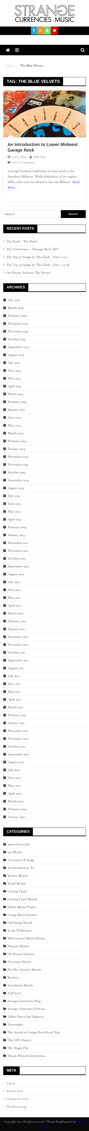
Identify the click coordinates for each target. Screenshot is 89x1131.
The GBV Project (19, 1040)
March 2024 (16, 433)
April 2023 (14, 519)
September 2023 (18, 480)
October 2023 (16, 472)
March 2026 (15, 308)
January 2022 (16, 629)
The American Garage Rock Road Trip (34, 1032)
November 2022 (18, 551)
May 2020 (14, 786)
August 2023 (16, 488)
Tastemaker (15, 1024)
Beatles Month (18, 876)
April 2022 (14, 605)
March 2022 (15, 613)
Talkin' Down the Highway (26, 1017)
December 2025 (18, 323)
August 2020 (16, 762)
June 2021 (14, 684)
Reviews (13, 977)
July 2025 (14, 363)
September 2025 (18, 347)
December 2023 (18, 457)
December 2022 (18, 543)
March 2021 (15, 707)
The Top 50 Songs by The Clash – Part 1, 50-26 (37, 265)
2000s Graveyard (18, 844)
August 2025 (16, 355)
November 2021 (18, 645)
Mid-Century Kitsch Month (26, 938)
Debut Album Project (22, 907)
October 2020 (16, 746)
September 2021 (18, 660)
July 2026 (14, 300)
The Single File (18, 1048)
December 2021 (18, 637)
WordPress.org (16, 1107)
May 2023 (14, 511)
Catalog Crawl (17, 891)
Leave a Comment (22, 162)
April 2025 (14, 386)
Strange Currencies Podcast (26, 1009)
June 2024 (14, 417)
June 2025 (14, 370)
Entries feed (14, 1091)
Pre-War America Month (24, 970)
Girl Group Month (20, 923)
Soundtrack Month (20, 985)
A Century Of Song (21, 860)
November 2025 (18, 331)
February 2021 (17, 715)
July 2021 (13, 676)
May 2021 (14, 692)
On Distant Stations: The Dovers (28, 273)
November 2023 (18, 464)
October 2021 (16, 652)
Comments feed (17, 1099)
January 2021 (16, 723)
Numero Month (18, 946)
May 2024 (14, 425)
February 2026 (17, 316)
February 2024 (17, 441)
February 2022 (17, 621)
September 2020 (18, 754)
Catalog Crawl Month (22, 899)
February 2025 (17, 402)
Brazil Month (17, 883)
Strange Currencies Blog (24, 1001)
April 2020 (14, 793)
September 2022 (18, 566)
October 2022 (16, 558)
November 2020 (18, 739)
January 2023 (16, 535)
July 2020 (14, 770)
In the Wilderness (20, 930)
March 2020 (15, 801)
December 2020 (18, 731)
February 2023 (17, 527)
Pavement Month (19, 962)
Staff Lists (14, 993)
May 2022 (14, 598)
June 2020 (14, 778)
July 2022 (14, 582)
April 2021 (14, 699)
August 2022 (16, 574)
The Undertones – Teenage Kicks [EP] (32, 249)
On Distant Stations (21, 954)
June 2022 (14, 590)
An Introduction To (21, 868)
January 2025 (16, 410)
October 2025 (16, 339)
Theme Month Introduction (26, 1056)
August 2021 (16, 668)
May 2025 (14, 378)
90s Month (15, 852)
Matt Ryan (39, 157)
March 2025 (15, 394)
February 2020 (17, 809)
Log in (10, 1083)
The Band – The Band (21, 241)
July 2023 (14, 496)
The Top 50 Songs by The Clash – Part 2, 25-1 (37, 257)
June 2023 (14, 504)
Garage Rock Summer (22, 915)
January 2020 (16, 817)
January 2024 (16, 449)
